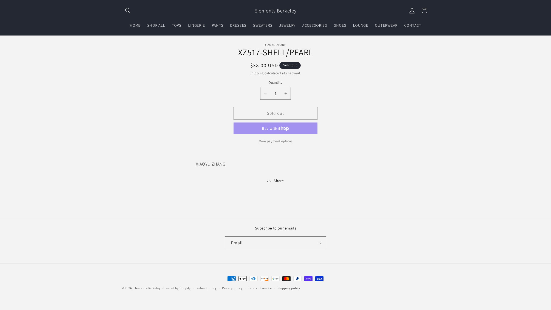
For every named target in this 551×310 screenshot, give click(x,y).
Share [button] (279, 180)
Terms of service (260, 288)
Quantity (275, 82)
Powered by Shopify (176, 288)
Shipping (257, 73)
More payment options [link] (276, 141)
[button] (128, 10)
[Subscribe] (319, 243)
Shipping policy (288, 288)
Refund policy (207, 288)
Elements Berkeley (147, 288)
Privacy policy (232, 288)
